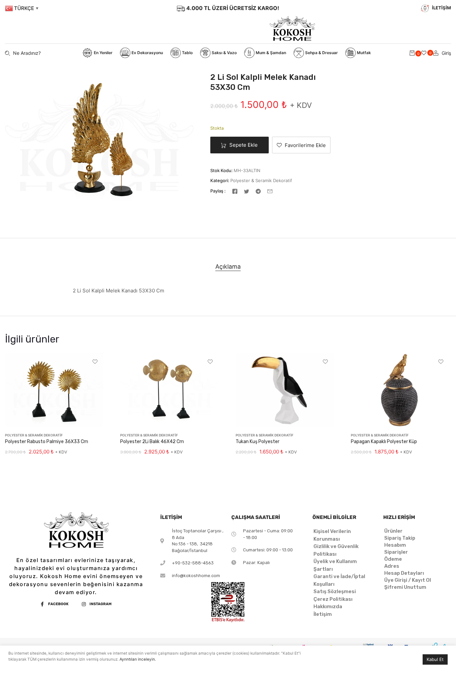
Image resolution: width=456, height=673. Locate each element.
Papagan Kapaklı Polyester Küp (384, 441)
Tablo (187, 52)
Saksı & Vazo (224, 52)
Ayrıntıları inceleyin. (138, 659)
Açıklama (228, 266)
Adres (391, 566)
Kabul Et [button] (435, 659)
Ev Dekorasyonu (147, 52)
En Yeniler (102, 52)
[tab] (228, 266)
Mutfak (363, 52)
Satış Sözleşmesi (334, 591)
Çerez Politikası (333, 599)
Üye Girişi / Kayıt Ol (407, 580)
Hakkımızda (327, 606)
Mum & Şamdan (270, 52)
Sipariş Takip (399, 538)
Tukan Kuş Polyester (257, 441)
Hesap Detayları (404, 573)
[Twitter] (246, 191)
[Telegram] (258, 191)
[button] (301, 145)
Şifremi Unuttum (405, 587)
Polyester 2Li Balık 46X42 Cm (152, 441)
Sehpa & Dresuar (321, 52)
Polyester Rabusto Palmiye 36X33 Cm (46, 441)
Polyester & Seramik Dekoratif (261, 180)
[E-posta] (269, 191)
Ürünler (393, 531)
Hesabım (395, 545)
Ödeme (393, 559)
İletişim (322, 614)
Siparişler (396, 552)
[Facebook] (234, 191)
